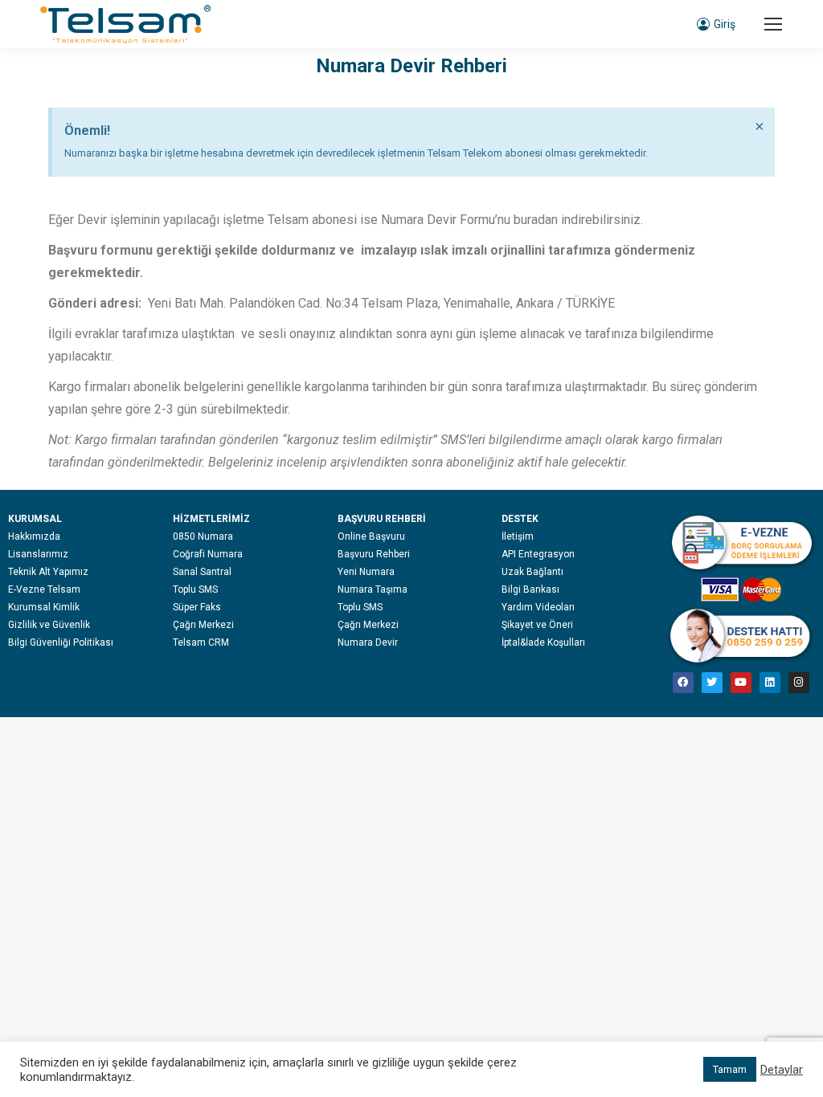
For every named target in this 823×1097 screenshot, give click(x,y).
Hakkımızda (34, 536)
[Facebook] (683, 682)
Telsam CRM (201, 642)
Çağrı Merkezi (203, 624)
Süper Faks (197, 607)
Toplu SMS (195, 589)
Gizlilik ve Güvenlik (49, 624)
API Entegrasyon (538, 554)
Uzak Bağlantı (532, 571)
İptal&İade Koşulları (543, 642)
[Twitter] (712, 682)
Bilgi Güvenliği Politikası (60, 642)
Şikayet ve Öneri (537, 624)
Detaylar (781, 1069)
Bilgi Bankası (530, 589)
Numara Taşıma (372, 589)
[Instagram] (798, 682)
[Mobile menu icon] (773, 24)
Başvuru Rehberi (374, 554)
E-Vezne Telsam (44, 589)
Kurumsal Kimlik (44, 607)
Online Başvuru (371, 536)
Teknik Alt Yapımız (48, 571)
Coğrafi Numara (208, 554)
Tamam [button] (730, 1069)
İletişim (518, 536)
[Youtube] (741, 682)
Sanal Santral (202, 571)
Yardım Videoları (538, 607)
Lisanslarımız (38, 554)
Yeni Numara (366, 571)
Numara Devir (368, 642)
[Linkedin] (770, 682)
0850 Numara (203, 536)
